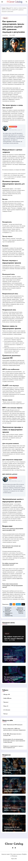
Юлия (6, 640)
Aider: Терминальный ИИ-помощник (12, 724)
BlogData (24, 854)
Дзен (23, 604)
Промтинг (5, 702)
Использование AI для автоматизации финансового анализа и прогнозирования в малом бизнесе (14, 741)
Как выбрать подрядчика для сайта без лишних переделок (14, 637)
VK (10, 604)
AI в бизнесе (6, 710)
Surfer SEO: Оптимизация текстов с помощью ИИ (12, 734)
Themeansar (14, 856)
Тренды (5, 714)
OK (14, 604)
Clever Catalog (14, 844)
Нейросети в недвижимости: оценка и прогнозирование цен (13, 746)
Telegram (18, 604)
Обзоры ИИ (6, 694)
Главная (3, 8)
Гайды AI (8, 8)
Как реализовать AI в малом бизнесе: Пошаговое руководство (13, 679)
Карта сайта (14, 858)
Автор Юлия (5, 35)
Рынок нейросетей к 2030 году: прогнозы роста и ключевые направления (14, 729)
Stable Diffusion (7, 698)
